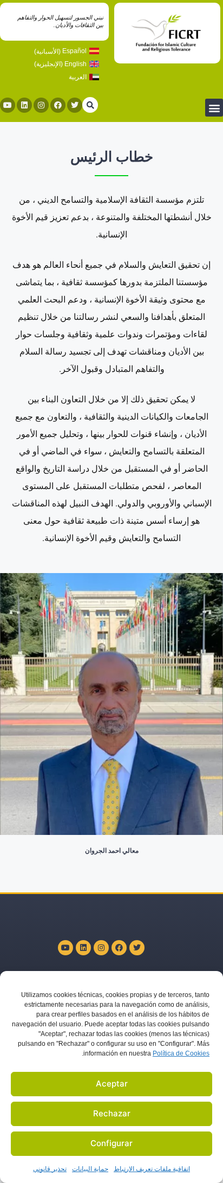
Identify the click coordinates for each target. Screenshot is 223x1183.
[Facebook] (57, 105)
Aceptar (112, 1083)
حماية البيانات (90, 1169)
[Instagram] (41, 105)
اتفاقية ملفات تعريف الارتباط (152, 1169)
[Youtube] (7, 105)
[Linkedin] (24, 105)
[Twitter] (74, 105)
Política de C (181, 1053)
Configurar (111, 1143)
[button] (214, 108)
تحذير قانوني (50, 1169)
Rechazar (111, 1113)
